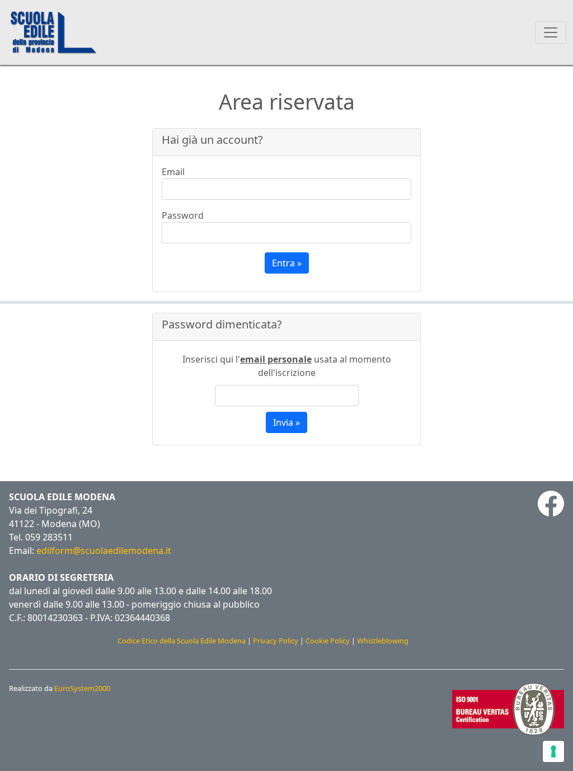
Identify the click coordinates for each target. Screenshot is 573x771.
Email (173, 172)
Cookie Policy (328, 641)
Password (183, 215)
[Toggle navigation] (550, 32)
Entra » (287, 263)
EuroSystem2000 (82, 688)
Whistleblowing (382, 641)
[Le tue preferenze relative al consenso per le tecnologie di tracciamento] (553, 751)
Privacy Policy (275, 641)
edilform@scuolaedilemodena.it (103, 550)
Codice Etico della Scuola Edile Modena (182, 641)
